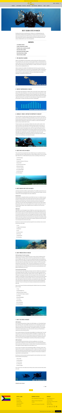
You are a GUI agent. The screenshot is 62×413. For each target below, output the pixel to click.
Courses (13, 5)
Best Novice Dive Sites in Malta (22, 51)
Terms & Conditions (20, 403)
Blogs (45, 5)
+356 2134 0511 (50, 400)
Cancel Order (58, 411)
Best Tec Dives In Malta (21, 54)
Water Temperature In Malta (22, 46)
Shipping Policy (19, 401)
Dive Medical (19, 400)
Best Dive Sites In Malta (21, 49)
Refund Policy (19, 404)
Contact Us (40, 5)
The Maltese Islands (20, 44)
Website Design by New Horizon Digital (45, 411)
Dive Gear (28, 5)
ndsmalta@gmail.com (51, 398)
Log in (54, 3)
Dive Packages (19, 5)
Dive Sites (24, 5)
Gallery (48, 5)
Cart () (57, 3)
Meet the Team (34, 5)
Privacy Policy (19, 406)
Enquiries (18, 398)
